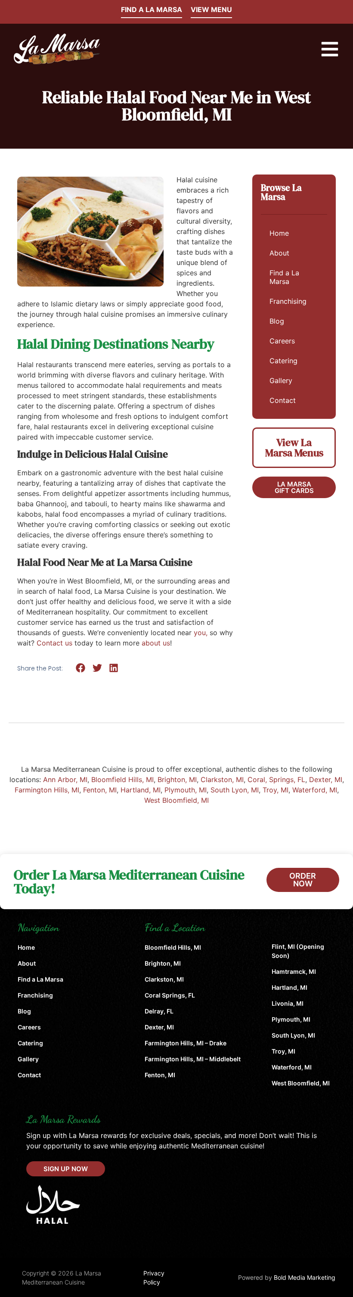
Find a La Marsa (284, 277)
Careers (282, 341)
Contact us (54, 643)
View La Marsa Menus (294, 447)
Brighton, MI (177, 779)
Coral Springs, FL (170, 995)
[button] (81, 668)
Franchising (288, 301)
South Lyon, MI (235, 790)
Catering (283, 360)
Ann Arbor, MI (65, 779)
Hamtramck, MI (294, 971)
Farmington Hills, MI (47, 790)
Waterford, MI (314, 790)
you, (200, 632)
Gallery (280, 380)
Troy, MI (275, 790)
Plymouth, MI (185, 790)
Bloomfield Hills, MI (122, 779)
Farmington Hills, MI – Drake (185, 1043)
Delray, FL (159, 1011)
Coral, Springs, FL (276, 779)
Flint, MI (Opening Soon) (298, 951)
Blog (276, 321)
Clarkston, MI (222, 779)
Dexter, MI (325, 779)
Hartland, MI (141, 790)
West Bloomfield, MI (176, 800)
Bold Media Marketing (304, 1277)
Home (279, 233)
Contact (282, 400)
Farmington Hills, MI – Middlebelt (193, 1059)
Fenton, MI (100, 790)
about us (156, 643)
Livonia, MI (287, 1003)
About (279, 253)
